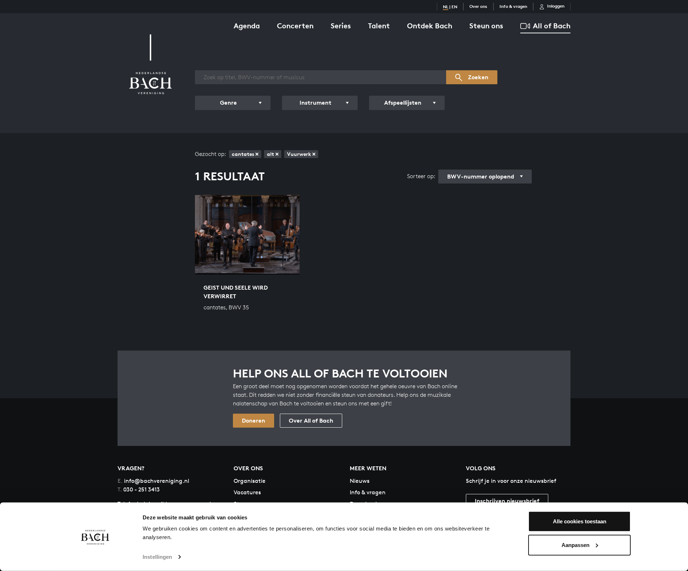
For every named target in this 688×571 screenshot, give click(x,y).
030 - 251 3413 (139, 489)
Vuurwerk (299, 154)
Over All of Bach (311, 420)
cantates (243, 154)
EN (454, 6)
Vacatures (247, 492)
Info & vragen (513, 6)
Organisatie (250, 480)
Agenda (247, 25)
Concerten (295, 25)
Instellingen (157, 557)
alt (270, 154)
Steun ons (486, 25)
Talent (379, 25)
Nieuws (359, 480)
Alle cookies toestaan (579, 521)
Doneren (253, 420)
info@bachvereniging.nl (153, 480)
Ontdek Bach (429, 25)
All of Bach (551, 25)
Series (341, 25)
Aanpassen (575, 545)
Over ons (478, 6)
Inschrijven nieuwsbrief (507, 500)
